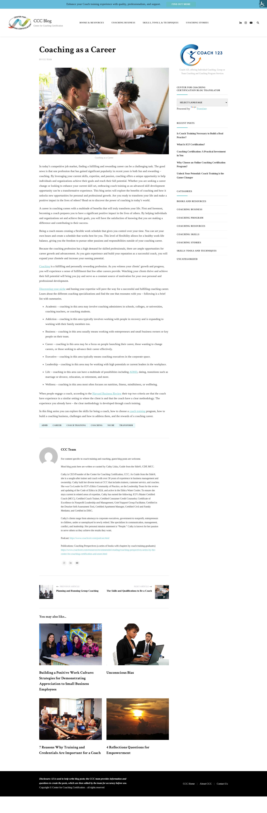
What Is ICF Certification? (191, 144)
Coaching (44, 266)
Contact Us (222, 783)
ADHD (133, 371)
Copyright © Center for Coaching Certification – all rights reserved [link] (71, 787)
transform (126, 425)
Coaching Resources (191, 226)
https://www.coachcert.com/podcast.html (89, 538)
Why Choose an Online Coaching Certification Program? (201, 164)
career (57, 425)
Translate (202, 108)
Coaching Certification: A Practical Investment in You (201, 153)
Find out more (181, 4)
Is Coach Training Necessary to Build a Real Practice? (200, 135)
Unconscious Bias (120, 672)
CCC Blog (43, 21)
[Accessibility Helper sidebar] (263, 3)
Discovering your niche (52, 288)
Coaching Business (123, 22)
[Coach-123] (202, 55)
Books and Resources (191, 201)
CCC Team (47, 59)
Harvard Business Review (106, 393)
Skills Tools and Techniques (197, 251)
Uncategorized (187, 259)
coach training (137, 411)
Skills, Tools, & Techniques (160, 22)
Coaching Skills (188, 234)
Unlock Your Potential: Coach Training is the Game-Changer (200, 175)
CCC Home (189, 783)
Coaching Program (190, 218)
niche (111, 425)
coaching (97, 425)
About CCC (206, 783)
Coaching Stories (197, 22)
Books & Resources (92, 22)
